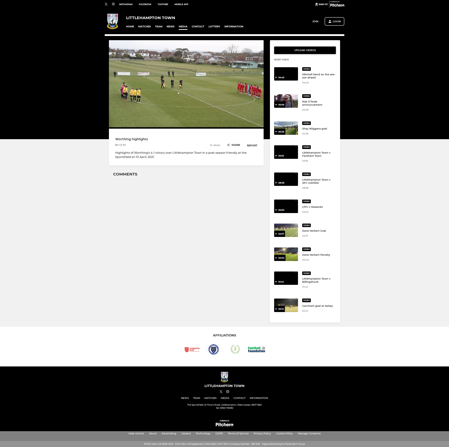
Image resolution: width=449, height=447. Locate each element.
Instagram (125, 4)
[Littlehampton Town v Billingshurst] (286, 278)
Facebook (145, 4)
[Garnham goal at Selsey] (286, 305)
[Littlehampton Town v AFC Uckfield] (286, 179)
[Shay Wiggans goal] (286, 128)
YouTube (163, 4)
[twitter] (106, 4)
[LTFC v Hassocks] (286, 206)
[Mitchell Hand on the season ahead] (286, 74)
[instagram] (113, 4)
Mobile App (181, 4)
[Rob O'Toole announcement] (286, 101)
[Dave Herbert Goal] (286, 230)
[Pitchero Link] (337, 6)
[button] (130, 26)
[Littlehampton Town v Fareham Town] (286, 152)
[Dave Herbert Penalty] (286, 254)
